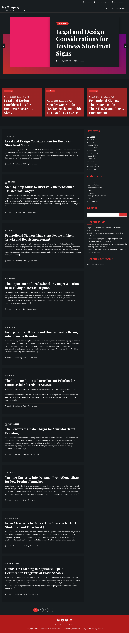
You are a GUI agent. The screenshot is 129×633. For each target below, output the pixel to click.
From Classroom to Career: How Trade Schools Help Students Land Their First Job (42, 525)
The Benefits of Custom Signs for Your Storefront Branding (40, 431)
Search (92, 208)
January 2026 (92, 148)
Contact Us (69, 624)
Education (18, 546)
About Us (58, 624)
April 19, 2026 (10, 279)
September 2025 (93, 153)
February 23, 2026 (12, 424)
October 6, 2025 (11, 518)
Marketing (62, 23)
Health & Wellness (93, 185)
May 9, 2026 (94, 97)
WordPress (76, 629)
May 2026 (90, 140)
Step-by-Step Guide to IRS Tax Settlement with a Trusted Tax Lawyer (64, 108)
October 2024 (92, 170)
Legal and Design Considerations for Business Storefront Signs (83, 42)
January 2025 (92, 164)
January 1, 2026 (11, 472)
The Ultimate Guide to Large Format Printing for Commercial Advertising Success (40, 382)
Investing (90, 190)
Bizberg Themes (97, 629)
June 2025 (91, 159)
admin (9, 164)
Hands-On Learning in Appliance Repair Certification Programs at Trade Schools (34, 571)
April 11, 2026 (10, 327)
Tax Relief (51, 91)
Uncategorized (20, 454)
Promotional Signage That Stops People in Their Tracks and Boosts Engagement (106, 106)
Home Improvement (94, 188)
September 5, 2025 (12, 564)
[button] (126, 46)
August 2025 (91, 156)
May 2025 (90, 161)
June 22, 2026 (62, 61)
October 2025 (92, 151)
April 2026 (90, 142)
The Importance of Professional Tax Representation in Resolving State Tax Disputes (42, 286)
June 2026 (91, 137)
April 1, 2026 (9, 376)
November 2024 (93, 167)
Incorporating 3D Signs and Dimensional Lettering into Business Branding (41, 334)
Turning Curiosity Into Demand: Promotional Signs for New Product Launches (42, 479)
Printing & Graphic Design (96, 196)
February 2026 (92, 145)
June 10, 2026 (53, 101)
